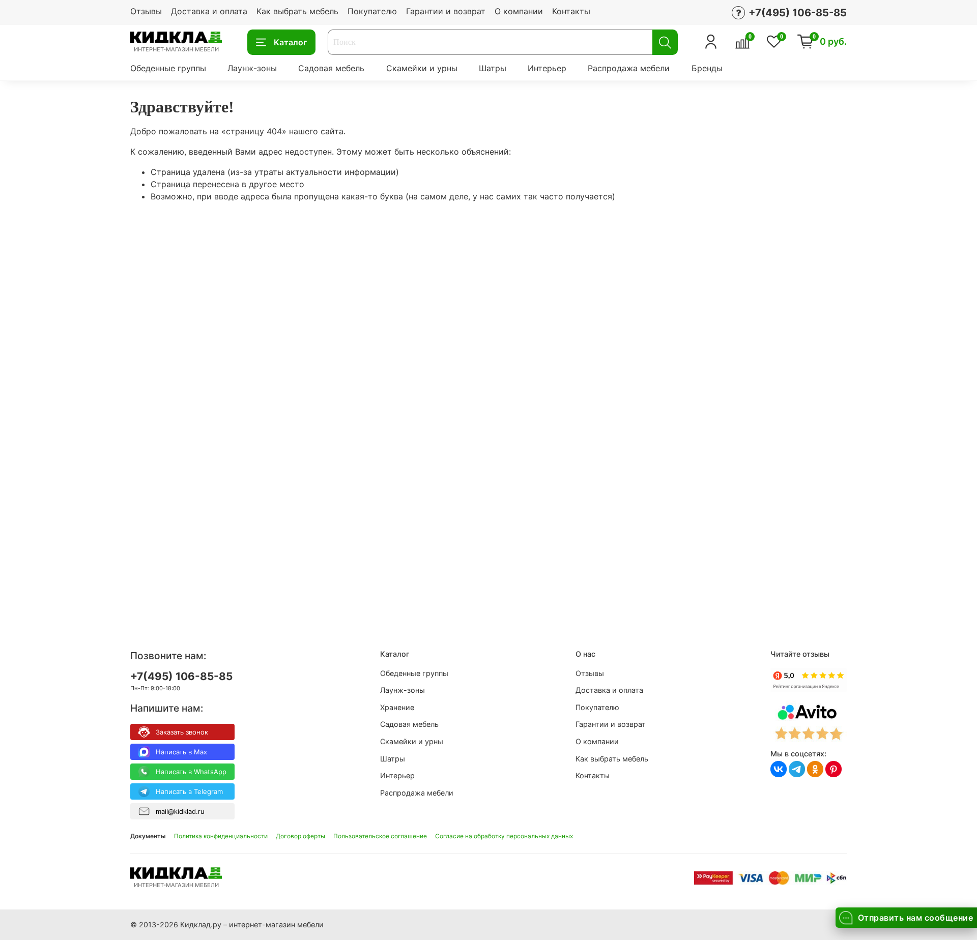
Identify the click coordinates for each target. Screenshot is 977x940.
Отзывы (146, 11)
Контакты (571, 11)
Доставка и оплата (209, 11)
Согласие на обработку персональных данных (504, 836)
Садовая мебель (331, 68)
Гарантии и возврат (445, 11)
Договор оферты (300, 836)
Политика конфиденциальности (221, 836)
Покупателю (372, 11)
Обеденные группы (168, 68)
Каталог (290, 43)
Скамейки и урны (421, 68)
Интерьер (547, 68)
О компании (519, 11)
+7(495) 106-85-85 (181, 676)
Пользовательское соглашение (380, 836)
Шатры (492, 68)
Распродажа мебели (629, 68)
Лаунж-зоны (252, 68)
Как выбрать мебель (297, 11)
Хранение (397, 707)
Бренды (707, 68)
